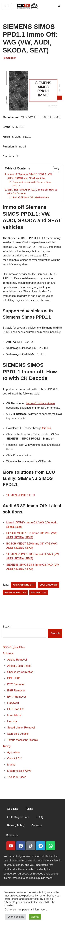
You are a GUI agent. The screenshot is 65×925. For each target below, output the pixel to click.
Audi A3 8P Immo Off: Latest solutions (31, 197)
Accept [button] (35, 916)
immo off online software (40, 403)
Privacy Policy (15, 825)
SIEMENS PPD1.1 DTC (20, 495)
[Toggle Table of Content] (54, 169)
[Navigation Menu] (7, 6)
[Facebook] (20, 845)
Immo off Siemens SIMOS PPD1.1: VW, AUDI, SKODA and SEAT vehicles (29, 176)
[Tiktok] (30, 845)
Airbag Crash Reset (19, 665)
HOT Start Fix (15, 709)
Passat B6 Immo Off (15, 592)
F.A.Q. (40, 817)
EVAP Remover (16, 696)
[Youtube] (10, 845)
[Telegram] (40, 845)
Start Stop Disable (18, 733)
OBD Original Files (14, 647)
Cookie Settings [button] (16, 916)
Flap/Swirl (13, 702)
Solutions (8, 653)
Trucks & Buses (16, 776)
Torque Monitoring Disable (22, 739)
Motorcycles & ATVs (19, 770)
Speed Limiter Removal (21, 727)
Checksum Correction (20, 671)
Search (7, 626)
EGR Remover (16, 690)
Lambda (12, 721)
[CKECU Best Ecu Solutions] (27, 6)
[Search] (59, 6)
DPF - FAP (13, 678)
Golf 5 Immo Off (49, 585)
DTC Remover (16, 684)
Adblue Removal (17, 659)
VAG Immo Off (38, 592)
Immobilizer (9, 57)
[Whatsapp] (50, 845)
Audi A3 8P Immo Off (23, 585)
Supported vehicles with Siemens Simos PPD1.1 (32, 184)
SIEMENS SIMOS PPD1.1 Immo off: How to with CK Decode (32, 191)
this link (46, 428)
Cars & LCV (14, 758)
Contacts (36, 825)
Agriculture (13, 752)
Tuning (6, 746)
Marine (11, 764)
